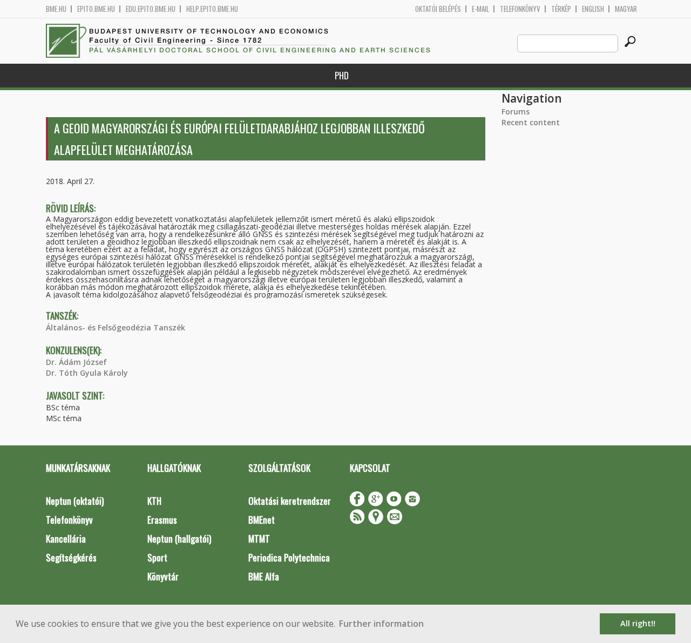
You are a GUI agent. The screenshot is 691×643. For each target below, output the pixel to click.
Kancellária (66, 538)
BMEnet (261, 519)
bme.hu (56, 8)
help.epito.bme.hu (212, 8)
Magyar (626, 8)
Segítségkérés (71, 557)
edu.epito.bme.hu (150, 8)
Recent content (531, 122)
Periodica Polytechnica (289, 557)
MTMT (259, 538)
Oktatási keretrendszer (289, 500)
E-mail (480, 8)
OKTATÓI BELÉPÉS (438, 8)
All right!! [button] (637, 623)
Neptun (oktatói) (75, 500)
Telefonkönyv (520, 8)
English (593, 8)
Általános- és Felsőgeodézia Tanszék (115, 327)
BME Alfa (263, 576)
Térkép (561, 8)
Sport (157, 557)
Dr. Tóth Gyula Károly (87, 373)
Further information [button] (381, 624)
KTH (154, 500)
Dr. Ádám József (76, 362)
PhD (342, 75)
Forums (516, 111)
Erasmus (162, 519)
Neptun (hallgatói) (179, 538)
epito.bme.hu (96, 8)
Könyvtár (163, 576)
